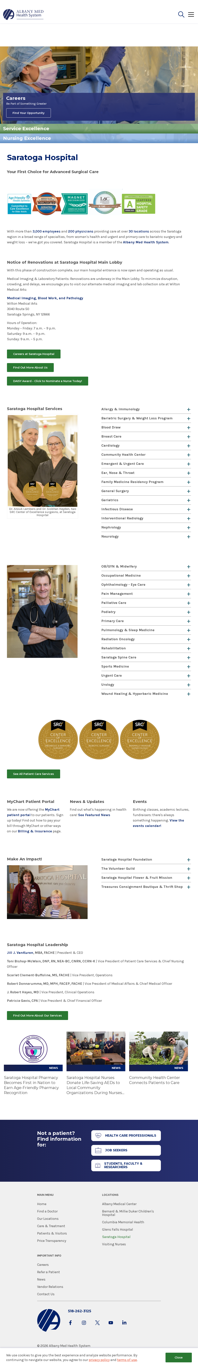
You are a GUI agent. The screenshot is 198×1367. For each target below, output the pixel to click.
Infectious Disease (117, 509)
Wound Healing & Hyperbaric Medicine (134, 694)
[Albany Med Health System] (23, 14)
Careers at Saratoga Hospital (33, 354)
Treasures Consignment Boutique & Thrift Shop (142, 887)
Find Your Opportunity (28, 113)
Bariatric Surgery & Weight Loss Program (136, 418)
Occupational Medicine (121, 575)
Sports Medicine (115, 666)
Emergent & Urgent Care (122, 464)
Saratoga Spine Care (118, 657)
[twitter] (97, 1326)
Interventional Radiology (122, 518)
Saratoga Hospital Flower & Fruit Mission (136, 877)
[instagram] (84, 1326)
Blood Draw (111, 427)
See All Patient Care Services (33, 774)
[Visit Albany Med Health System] (48, 1331)
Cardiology (110, 445)
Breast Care (111, 436)
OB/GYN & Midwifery (119, 566)
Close (179, 1357)
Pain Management (117, 594)
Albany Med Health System (145, 242)
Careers (43, 1264)
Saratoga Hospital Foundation (126, 859)
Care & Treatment (51, 1226)
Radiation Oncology (118, 639)
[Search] (181, 14)
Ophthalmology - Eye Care (123, 584)
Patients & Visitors (52, 1233)
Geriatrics (109, 500)
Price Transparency (51, 1240)
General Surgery (115, 491)
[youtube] (110, 1326)
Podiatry (108, 612)
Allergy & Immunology (120, 409)
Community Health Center (123, 454)
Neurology (110, 536)
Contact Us (46, 1294)
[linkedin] (124, 1326)
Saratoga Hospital (116, 1237)
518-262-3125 (79, 1311)
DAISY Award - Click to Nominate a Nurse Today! (47, 381)
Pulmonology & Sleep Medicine (127, 630)
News (41, 1279)
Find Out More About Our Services (37, 1015)
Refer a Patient (48, 1272)
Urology (107, 684)
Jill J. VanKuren (20, 953)
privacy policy (99, 1360)
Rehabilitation (113, 648)
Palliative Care (113, 603)
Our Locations (48, 1218)
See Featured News (94, 815)
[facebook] (70, 1326)
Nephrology (111, 527)
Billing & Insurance (35, 831)
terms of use (127, 1360)
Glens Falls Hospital (117, 1229)
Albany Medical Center (119, 1204)
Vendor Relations (50, 1286)
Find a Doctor (47, 1211)
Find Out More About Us (30, 367)
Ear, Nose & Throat (117, 473)
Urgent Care (111, 675)
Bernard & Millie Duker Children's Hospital (128, 1213)
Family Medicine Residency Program (132, 482)
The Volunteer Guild (118, 868)
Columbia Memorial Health (123, 1222)
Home (41, 1204)
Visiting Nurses (114, 1244)
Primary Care (112, 621)
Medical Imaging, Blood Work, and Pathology (45, 298)
